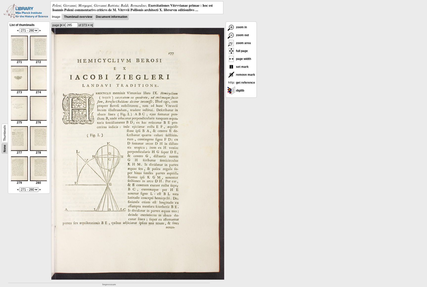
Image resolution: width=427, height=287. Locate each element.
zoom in (241, 27)
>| (91, 25)
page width (243, 59)
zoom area (243, 43)
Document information (111, 17)
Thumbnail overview (78, 17)
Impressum (109, 284)
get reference (245, 82)
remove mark (245, 74)
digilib (239, 90)
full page (241, 51)
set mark (242, 67)
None (4, 148)
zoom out (242, 35)
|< (61, 25)
